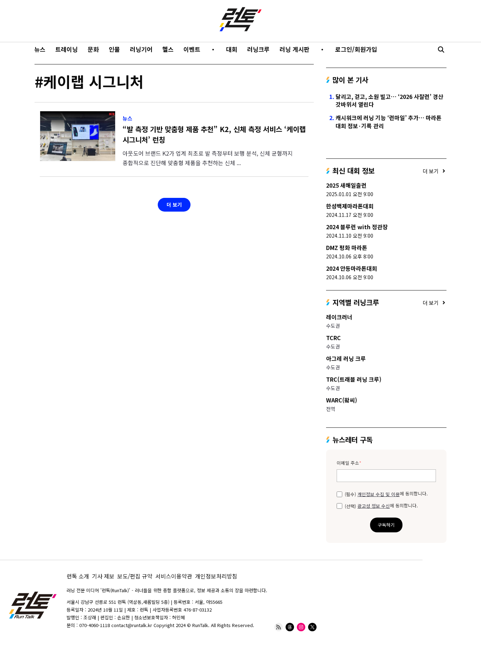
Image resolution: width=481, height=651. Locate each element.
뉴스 (39, 49)
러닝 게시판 (295, 49)
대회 (231, 49)
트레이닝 (66, 49)
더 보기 (174, 204)
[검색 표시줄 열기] (441, 49)
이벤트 (191, 49)
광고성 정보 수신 (373, 506)
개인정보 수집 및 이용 (378, 494)
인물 (114, 49)
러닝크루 (258, 49)
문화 (93, 49)
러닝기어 (141, 49)
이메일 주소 (349, 463)
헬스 (168, 49)
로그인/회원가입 (356, 49)
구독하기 (386, 524)
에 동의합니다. (386, 493)
